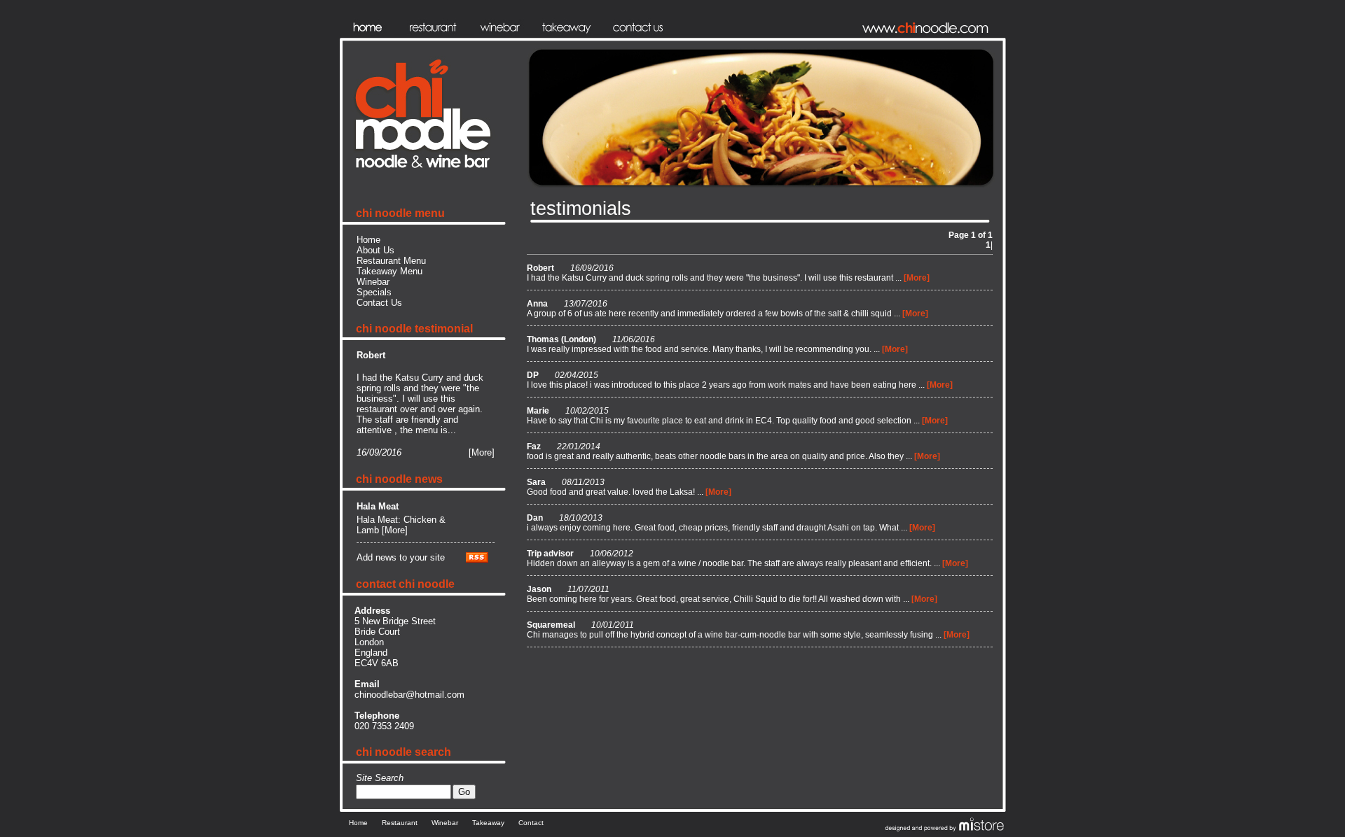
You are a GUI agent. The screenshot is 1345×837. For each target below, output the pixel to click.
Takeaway (488, 823)
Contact (531, 823)
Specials (374, 292)
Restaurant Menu (391, 260)
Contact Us (379, 302)
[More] (482, 452)
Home (368, 239)
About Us (375, 250)
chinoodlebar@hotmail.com (409, 694)
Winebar (373, 281)
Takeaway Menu (389, 271)
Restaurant (400, 823)
